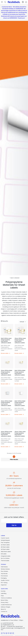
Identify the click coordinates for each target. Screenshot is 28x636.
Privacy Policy (4, 602)
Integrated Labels (5, 556)
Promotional (4, 576)
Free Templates (5, 542)
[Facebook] (2, 633)
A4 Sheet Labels (5, 545)
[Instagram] (13, 633)
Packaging (4, 578)
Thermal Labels (5, 560)
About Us (3, 609)
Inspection (4, 585)
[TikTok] (11, 633)
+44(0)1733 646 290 (7, 623)
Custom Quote (5, 538)
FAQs (2, 595)
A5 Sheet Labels (5, 547)
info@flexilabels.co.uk (7, 625)
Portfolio (3, 591)
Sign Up (14, 525)
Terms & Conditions (6, 598)
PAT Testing (4, 582)
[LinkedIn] (6, 633)
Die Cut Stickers (5, 558)
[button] (2, 2)
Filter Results (14, 459)
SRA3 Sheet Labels (6, 551)
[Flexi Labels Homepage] (14, 2)
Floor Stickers (4, 571)
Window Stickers (5, 569)
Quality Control (5, 580)
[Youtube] (8, 633)
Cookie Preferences (6, 604)
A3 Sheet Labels (5, 549)
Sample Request (5, 540)
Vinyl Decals (4, 573)
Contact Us (4, 611)
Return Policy (4, 600)
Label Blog (3, 593)
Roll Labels (3, 554)
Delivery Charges (5, 607)
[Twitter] (4, 633)
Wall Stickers (4, 567)
